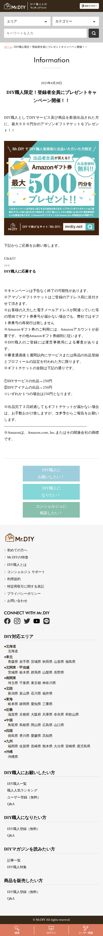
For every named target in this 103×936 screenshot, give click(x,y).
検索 (94, 33)
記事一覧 (14, 860)
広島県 (47, 725)
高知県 (47, 736)
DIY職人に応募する (20, 271)
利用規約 (14, 579)
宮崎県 (70, 746)
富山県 (24, 693)
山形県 (59, 661)
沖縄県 (13, 757)
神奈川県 (49, 683)
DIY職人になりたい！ (51, 491)
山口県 (59, 725)
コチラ (60, 413)
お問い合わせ (17, 601)
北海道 (13, 651)
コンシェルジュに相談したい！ (51, 509)
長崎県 (36, 746)
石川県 (36, 693)
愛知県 (36, 704)
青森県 (13, 661)
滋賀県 (13, 714)
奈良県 (59, 714)
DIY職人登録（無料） (23, 829)
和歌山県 (72, 714)
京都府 (24, 714)
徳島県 (13, 736)
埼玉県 (13, 683)
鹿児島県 (83, 746)
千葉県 (24, 683)
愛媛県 (36, 736)
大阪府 (36, 714)
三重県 (47, 704)
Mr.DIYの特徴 (17, 557)
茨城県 (13, 672)
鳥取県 (13, 725)
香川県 (24, 736)
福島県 (70, 661)
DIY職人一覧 (17, 784)
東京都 (36, 683)
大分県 (59, 746)
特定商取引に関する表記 (25, 586)
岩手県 (24, 661)
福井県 (47, 693)
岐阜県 (13, 704)
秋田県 (47, 661)
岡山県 (36, 725)
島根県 (24, 725)
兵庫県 (47, 714)
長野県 (59, 672)
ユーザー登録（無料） (24, 797)
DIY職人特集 (17, 867)
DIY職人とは (17, 565)
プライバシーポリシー (24, 593)
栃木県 (24, 672)
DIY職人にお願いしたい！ (51, 473)
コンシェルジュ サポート (26, 572)
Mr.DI (39, 919)
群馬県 (36, 672)
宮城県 (36, 661)
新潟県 (13, 693)
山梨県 (47, 672)
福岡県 (13, 746)
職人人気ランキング (22, 790)
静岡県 (24, 704)
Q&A (11, 804)
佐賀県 (24, 746)
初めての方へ (17, 550)
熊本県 (47, 746)
